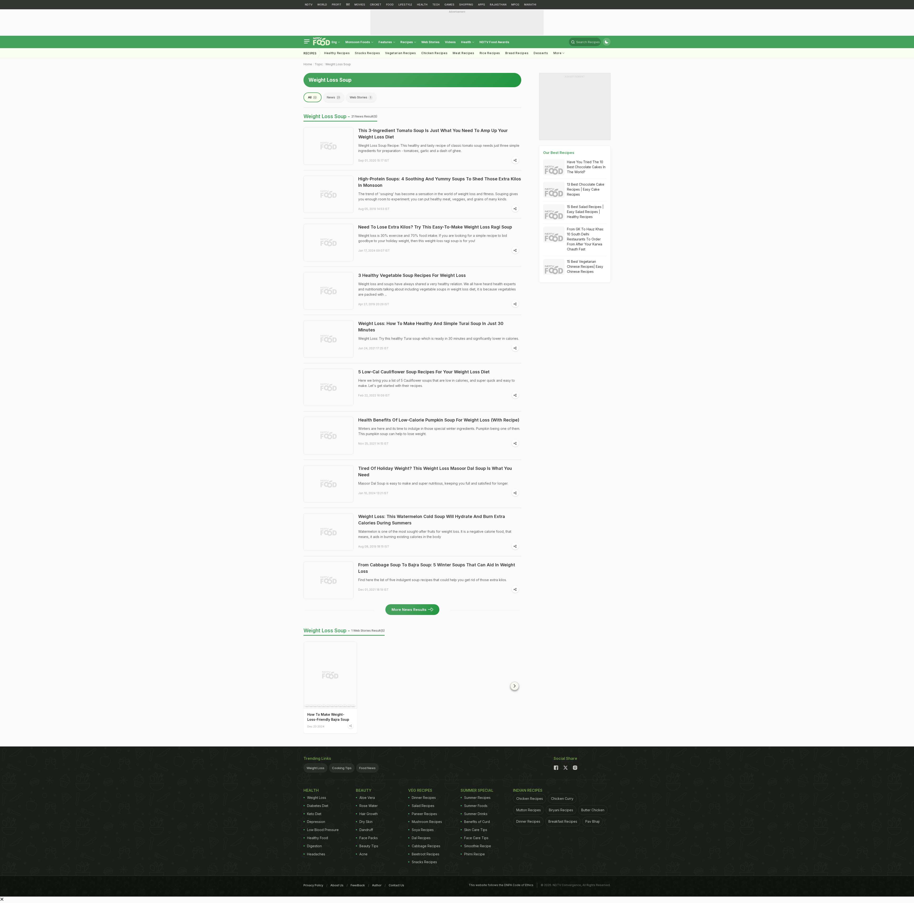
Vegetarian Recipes (400, 53)
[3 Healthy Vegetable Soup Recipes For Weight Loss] (328, 291)
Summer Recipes (477, 798)
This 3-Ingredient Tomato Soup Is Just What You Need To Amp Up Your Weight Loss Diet (433, 133)
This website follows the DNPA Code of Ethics (501, 885)
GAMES (449, 4)
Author (377, 885)
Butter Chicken (592, 810)
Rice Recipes (490, 53)
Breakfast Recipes (562, 821)
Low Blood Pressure (323, 830)
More (558, 53)
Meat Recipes (463, 53)
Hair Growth (368, 814)
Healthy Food (317, 838)
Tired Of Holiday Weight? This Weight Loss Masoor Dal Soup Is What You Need (435, 471)
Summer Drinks (475, 814)
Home (307, 64)
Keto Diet (314, 814)
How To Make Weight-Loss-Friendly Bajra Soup (328, 716)
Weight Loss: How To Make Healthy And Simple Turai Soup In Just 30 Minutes (430, 326)
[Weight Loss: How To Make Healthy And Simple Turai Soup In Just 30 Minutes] (328, 339)
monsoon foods (358, 42)
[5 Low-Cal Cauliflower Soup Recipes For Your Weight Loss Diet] (328, 387)
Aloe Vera (367, 798)
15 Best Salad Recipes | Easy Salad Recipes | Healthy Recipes (585, 212)
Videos (450, 42)
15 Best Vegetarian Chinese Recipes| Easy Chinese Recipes (585, 266)
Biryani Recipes (561, 810)
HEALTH (422, 4)
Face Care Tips (476, 838)
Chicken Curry (562, 798)
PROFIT (336, 4)
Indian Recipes (527, 790)
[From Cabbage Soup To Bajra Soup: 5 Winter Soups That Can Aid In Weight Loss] (328, 580)
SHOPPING (466, 4)
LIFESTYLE (405, 4)
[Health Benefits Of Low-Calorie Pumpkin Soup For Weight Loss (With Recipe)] (328, 435)
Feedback (358, 885)
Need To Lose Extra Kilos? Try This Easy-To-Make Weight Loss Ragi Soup (435, 226)
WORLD (322, 4)
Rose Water (368, 806)
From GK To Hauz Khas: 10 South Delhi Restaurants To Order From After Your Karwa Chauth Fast (585, 239)
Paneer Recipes (424, 814)
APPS (481, 4)
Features (385, 42)
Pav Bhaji (592, 821)
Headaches (316, 854)
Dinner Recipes (424, 798)
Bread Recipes (516, 53)
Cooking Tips (342, 768)
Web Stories (430, 42)
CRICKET (375, 4)
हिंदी (348, 4)
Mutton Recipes (528, 810)
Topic (319, 64)
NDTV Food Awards (494, 42)
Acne (363, 854)
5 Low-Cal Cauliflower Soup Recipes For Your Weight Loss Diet (424, 371)
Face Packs (368, 838)
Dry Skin (366, 822)
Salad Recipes (423, 806)
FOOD (390, 4)
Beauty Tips (368, 846)
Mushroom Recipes (427, 822)
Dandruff (366, 830)
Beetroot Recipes (425, 854)
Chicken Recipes (434, 53)
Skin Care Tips (475, 830)
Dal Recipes (421, 838)
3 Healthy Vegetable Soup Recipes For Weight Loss (412, 275)
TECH (436, 4)
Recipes (407, 42)
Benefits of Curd (477, 822)
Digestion (314, 846)
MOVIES (359, 4)
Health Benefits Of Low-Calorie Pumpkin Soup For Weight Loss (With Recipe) (438, 419)
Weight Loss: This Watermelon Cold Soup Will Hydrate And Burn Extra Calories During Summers (431, 519)
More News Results (409, 609)
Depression (316, 822)
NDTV (309, 4)
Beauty (364, 790)
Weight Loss (315, 768)
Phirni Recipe (474, 854)
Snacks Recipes (367, 53)
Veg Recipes (420, 790)
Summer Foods (475, 806)
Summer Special (477, 790)
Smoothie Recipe (477, 846)
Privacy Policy (313, 885)
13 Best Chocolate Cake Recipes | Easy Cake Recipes (585, 189)
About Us (336, 885)
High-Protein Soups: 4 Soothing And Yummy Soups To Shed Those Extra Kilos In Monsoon (439, 182)
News (333, 97)
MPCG (515, 4)
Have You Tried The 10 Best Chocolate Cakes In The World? (586, 167)
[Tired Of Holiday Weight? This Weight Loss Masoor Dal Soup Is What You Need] (328, 484)
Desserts (541, 53)
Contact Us (396, 885)
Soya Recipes (423, 830)
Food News (367, 768)
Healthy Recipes (337, 53)
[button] (514, 686)
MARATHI (530, 4)
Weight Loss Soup (338, 64)
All (312, 97)
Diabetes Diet (317, 806)
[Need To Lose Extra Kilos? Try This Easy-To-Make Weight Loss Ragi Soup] (328, 242)
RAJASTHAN (498, 4)
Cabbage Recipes (426, 846)
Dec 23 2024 (315, 726)
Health (466, 42)
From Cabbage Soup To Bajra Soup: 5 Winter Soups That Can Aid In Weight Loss (436, 568)
